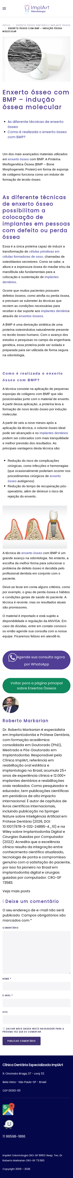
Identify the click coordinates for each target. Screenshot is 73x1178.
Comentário (10, 927)
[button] (4, 8)
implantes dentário (54, 311)
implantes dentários (54, 433)
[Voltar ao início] (36, 8)
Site (5, 1012)
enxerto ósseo (18, 159)
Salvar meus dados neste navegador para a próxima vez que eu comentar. (33, 1030)
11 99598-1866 (14, 1136)
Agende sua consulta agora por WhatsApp (41, 661)
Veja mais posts (16, 891)
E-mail (8, 995)
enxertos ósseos (31, 316)
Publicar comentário (21, 1040)
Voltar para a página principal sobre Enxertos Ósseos (37, 686)
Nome (7, 978)
